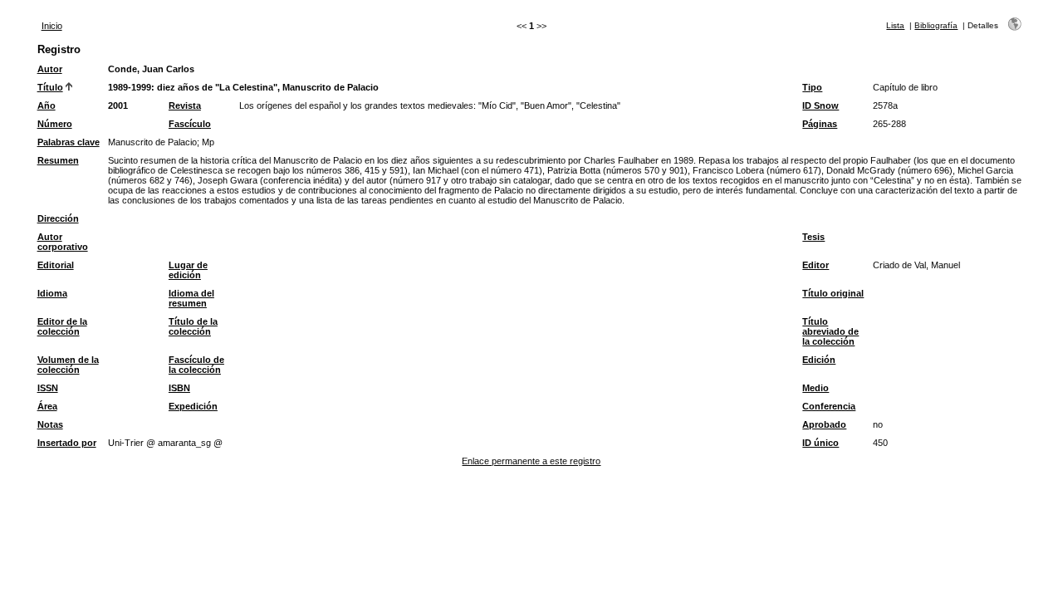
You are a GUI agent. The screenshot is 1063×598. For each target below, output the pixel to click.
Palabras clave (68, 142)
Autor (49, 69)
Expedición (193, 406)
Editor (815, 265)
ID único (820, 443)
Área (47, 406)
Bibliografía (936, 25)
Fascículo (190, 124)
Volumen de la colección (68, 365)
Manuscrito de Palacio (152, 142)
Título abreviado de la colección (830, 331)
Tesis (813, 237)
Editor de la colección (62, 326)
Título (50, 87)
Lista (895, 25)
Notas (50, 424)
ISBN (179, 388)
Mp (208, 142)
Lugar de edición (188, 270)
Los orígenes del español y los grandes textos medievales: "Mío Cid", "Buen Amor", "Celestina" (429, 105)
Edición (818, 360)
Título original (833, 293)
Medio (815, 388)
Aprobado (824, 424)
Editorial (55, 265)
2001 (118, 105)
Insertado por (66, 443)
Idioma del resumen (191, 298)
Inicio (52, 26)
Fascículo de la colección (196, 365)
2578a (885, 105)
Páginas (819, 124)
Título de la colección (193, 326)
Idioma (52, 293)
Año (46, 105)
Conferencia (828, 406)
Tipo (812, 87)
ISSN (47, 388)
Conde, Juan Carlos (151, 69)
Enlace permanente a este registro (531, 461)
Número (54, 124)
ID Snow (820, 105)
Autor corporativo (62, 242)
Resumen (58, 160)
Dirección (58, 218)
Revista (185, 105)
